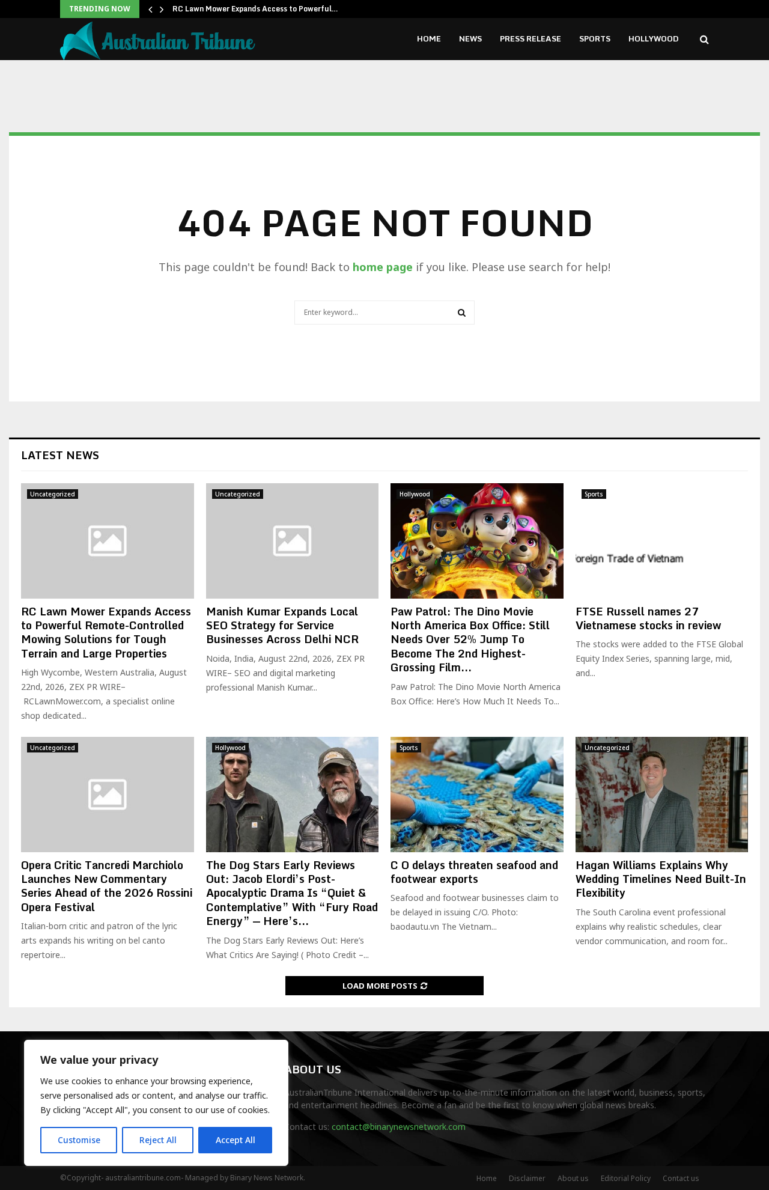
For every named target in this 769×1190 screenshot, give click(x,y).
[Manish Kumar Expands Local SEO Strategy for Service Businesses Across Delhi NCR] (292, 541)
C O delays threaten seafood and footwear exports (474, 872)
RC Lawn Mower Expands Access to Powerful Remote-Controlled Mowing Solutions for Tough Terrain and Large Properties (106, 632)
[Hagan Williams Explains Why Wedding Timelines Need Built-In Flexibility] (662, 794)
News (470, 38)
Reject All (158, 1140)
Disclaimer (527, 1178)
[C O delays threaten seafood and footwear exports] (477, 794)
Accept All (235, 1140)
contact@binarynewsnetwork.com (399, 1126)
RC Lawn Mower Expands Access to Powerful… (255, 8)
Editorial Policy (626, 1178)
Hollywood (653, 38)
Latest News (60, 455)
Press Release (530, 38)
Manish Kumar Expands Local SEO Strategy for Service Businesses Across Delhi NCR (282, 625)
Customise (79, 1140)
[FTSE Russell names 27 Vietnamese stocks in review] (662, 541)
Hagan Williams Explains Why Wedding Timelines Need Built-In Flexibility (661, 879)
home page (383, 267)
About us (573, 1178)
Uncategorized (52, 494)
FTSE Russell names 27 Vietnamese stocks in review (648, 618)
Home (429, 38)
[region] (156, 1103)
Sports (594, 38)
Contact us (681, 1178)
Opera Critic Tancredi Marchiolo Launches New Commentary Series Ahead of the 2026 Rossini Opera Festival (106, 886)
